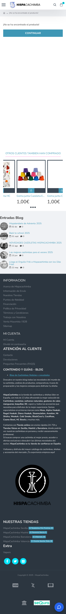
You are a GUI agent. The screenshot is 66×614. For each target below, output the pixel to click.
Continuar (33, 33)
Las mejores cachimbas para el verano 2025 (31, 252)
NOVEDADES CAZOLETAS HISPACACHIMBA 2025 (35, 243)
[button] (31, 207)
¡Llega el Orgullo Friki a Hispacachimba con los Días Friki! (35, 263)
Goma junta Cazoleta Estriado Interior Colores (17, 196)
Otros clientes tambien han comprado (33, 153)
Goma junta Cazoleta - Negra (48, 196)
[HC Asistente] (59, 607)
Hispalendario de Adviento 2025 (25, 223)
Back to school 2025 (19, 233)
